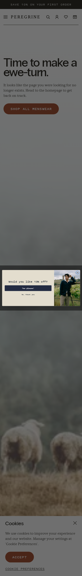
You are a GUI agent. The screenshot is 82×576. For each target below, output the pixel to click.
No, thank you (27, 294)
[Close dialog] (77, 272)
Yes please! (28, 288)
